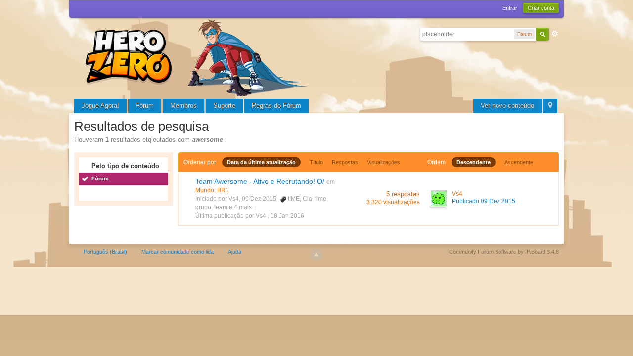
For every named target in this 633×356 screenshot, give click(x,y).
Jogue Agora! (100, 105)
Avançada (555, 34)
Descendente (473, 162)
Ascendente (518, 162)
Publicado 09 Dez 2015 (483, 201)
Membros (183, 105)
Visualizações (383, 162)
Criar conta (541, 8)
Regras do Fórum (276, 105)
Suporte (224, 105)
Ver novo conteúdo (507, 105)
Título (316, 162)
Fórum (145, 105)
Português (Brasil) (105, 252)
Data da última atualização (261, 162)
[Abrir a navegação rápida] (550, 106)
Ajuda (234, 252)
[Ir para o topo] (316, 255)
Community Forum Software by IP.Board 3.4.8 (504, 252)
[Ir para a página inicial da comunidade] (197, 56)
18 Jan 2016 (287, 215)
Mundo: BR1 (212, 190)
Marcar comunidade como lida (177, 252)
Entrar (509, 8)
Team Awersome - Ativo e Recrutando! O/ (259, 181)
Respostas (345, 162)
